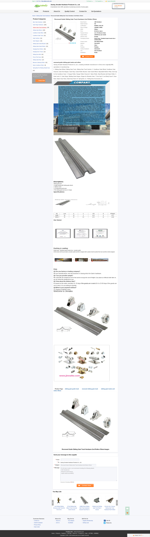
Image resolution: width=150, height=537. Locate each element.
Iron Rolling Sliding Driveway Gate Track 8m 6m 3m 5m (59, 508)
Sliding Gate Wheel (37, 30)
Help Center (37, 527)
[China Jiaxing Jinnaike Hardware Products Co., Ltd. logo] (40, 8)
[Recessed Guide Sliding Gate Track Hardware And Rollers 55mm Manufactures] (65, 33)
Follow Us (108, 523)
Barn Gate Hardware (38, 22)
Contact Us (83, 11)
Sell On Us (85, 518)
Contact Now (41, 80)
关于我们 (91, 533)
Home (36, 11)
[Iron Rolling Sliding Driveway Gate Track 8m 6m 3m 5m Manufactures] (59, 500)
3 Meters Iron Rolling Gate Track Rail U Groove (97, 508)
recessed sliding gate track (90, 389)
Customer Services (38, 518)
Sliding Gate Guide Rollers (39, 46)
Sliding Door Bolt (37, 54)
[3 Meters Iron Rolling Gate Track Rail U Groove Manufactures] (97, 500)
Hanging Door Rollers (38, 49)
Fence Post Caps (37, 57)
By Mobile (70, 522)
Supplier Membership (88, 520)
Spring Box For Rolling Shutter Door (41, 68)
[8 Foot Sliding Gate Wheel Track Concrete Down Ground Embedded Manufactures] (71, 500)
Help (86, 533)
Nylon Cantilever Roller (38, 65)
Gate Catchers (36, 38)
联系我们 (96, 533)
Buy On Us (71, 518)
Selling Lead (86, 522)
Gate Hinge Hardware (38, 24)
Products (46, 11)
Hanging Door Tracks (38, 51)
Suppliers (63, 533)
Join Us (58, 522)
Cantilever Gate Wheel (38, 32)
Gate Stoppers (36, 41)
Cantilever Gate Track (38, 35)
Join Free (38, 1)
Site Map (69, 533)
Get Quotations (96, 11)
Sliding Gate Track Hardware (43, 15)
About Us (57, 11)
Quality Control (70, 11)
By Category (71, 520)
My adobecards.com (46, 1)
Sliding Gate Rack (37, 59)
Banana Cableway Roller (39, 62)
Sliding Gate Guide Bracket (39, 43)
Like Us (108, 520)
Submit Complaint (38, 522)
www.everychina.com (79, 531)
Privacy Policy (37, 524)
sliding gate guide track (72, 389)
